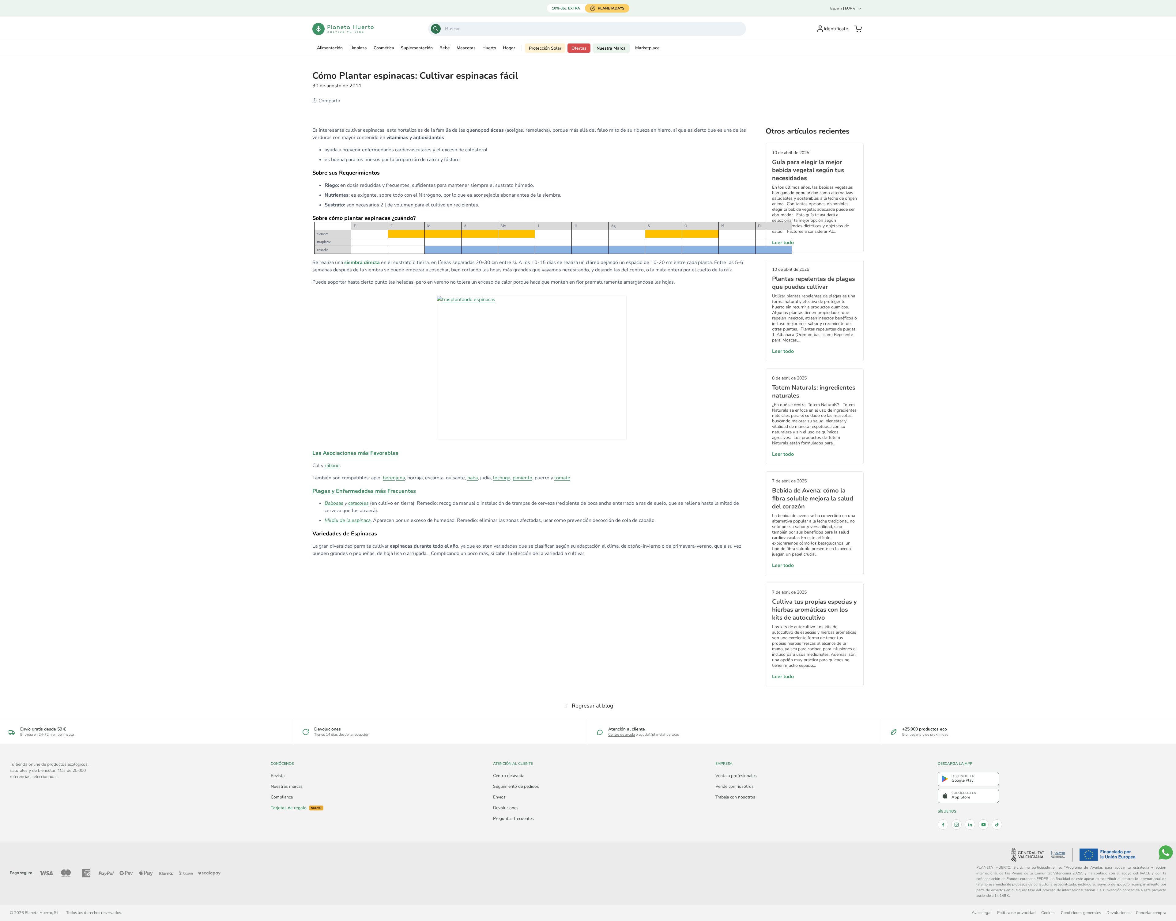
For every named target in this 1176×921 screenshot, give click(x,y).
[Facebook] (943, 824)
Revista (278, 776)
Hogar (509, 48)
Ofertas (578, 48)
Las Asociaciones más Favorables (355, 453)
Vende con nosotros (734, 786)
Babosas (334, 503)
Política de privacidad (1016, 912)
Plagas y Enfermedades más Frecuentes (364, 491)
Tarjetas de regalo (296, 808)
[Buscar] (436, 29)
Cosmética (384, 48)
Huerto (489, 48)
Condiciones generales (1081, 912)
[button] (858, 29)
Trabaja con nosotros (735, 797)
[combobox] (587, 29)
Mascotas (466, 48)
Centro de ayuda (621, 734)
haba (472, 477)
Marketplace (647, 48)
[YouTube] (983, 824)
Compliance (282, 797)
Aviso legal (982, 912)
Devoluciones (505, 808)
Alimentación (330, 48)
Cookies (1048, 912)
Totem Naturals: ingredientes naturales (813, 391)
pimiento (522, 477)
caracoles (358, 503)
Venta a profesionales (736, 776)
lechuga (501, 477)
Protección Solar (545, 48)
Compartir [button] (329, 100)
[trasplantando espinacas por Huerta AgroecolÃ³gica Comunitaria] (531, 368)
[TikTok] (997, 824)
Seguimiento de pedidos (516, 786)
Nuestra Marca (611, 48)
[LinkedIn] (970, 824)
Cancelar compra (1151, 912)
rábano (332, 465)
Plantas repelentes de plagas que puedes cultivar (813, 283)
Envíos (499, 797)
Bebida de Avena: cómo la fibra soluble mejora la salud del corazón (812, 498)
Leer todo (783, 242)
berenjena (394, 477)
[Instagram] (956, 824)
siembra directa (362, 262)
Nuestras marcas (287, 786)
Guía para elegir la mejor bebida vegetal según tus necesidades (808, 170)
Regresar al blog (592, 705)
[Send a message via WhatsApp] (1166, 852)
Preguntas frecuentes (513, 818)
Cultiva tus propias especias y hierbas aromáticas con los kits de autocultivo (814, 610)
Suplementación (417, 48)
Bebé (444, 48)
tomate (562, 477)
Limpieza (358, 48)
